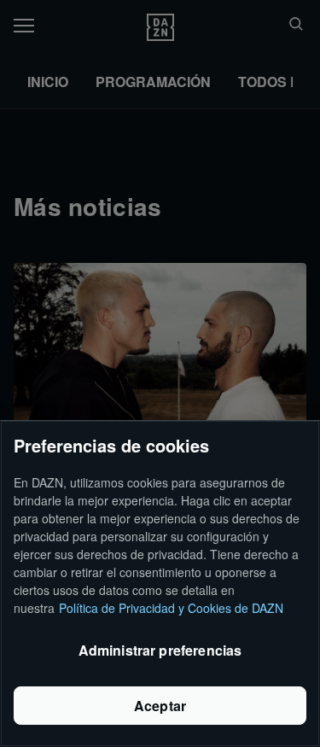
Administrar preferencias (160, 650)
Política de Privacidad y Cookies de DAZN (171, 607)
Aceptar (160, 705)
